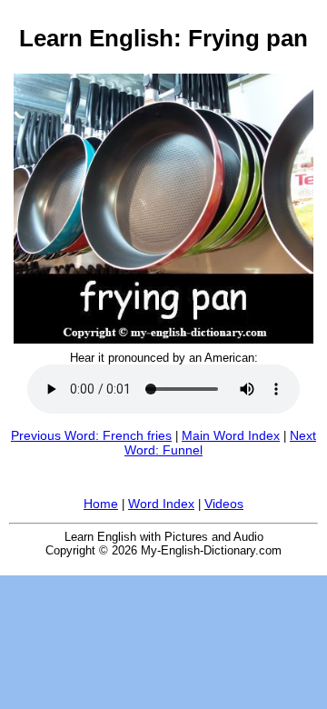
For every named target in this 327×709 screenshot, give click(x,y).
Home (101, 503)
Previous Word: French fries (91, 435)
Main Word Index (231, 435)
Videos (223, 503)
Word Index (161, 503)
